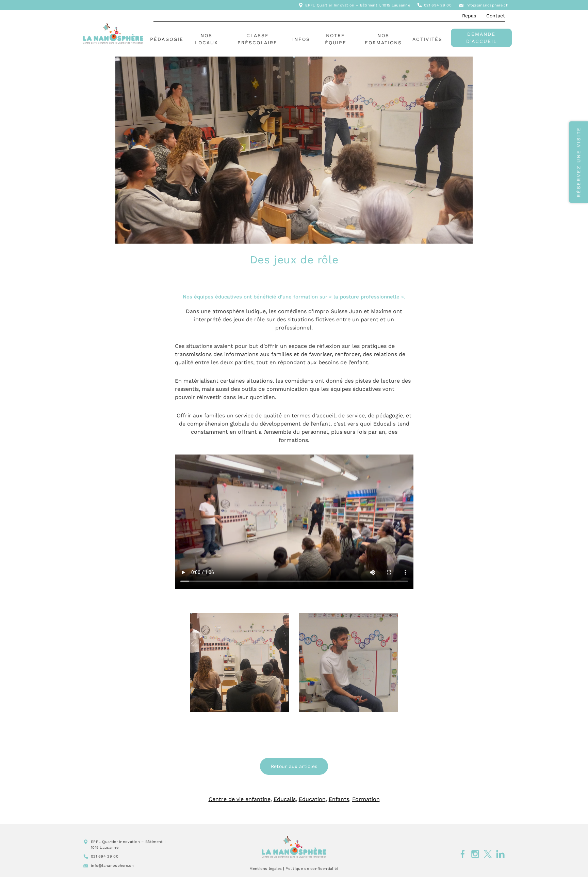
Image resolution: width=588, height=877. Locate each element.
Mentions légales (265, 868)
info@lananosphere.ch (487, 5)
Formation (366, 799)
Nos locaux (206, 39)
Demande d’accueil (481, 37)
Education (312, 799)
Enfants (339, 799)
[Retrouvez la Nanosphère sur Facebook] (462, 854)
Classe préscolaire (257, 39)
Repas (469, 15)
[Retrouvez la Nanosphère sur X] (487, 854)
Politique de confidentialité (311, 868)
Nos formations (383, 39)
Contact (495, 15)
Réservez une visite (578, 162)
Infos (301, 39)
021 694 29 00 (438, 5)
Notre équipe (335, 39)
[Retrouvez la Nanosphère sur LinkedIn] (500, 854)
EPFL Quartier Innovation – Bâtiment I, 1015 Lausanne (357, 5)
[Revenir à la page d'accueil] (294, 847)
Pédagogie (166, 39)
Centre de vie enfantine (240, 799)
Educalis (285, 799)
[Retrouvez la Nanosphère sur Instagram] (475, 854)
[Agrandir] (389, 621)
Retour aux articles (294, 766)
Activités (427, 39)
